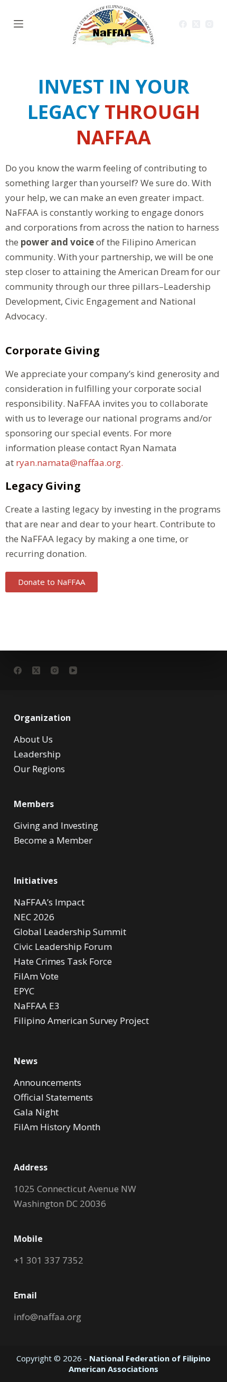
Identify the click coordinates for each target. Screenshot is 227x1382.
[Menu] (18, 24)
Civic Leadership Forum (63, 946)
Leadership (37, 754)
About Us (33, 739)
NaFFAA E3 (37, 1006)
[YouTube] (73, 670)
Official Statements (53, 1097)
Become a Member (53, 840)
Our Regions (39, 769)
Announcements (47, 1082)
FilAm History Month (57, 1127)
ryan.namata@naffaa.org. (69, 462)
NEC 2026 (34, 917)
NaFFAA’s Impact (49, 902)
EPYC (24, 991)
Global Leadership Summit (70, 932)
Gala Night (36, 1112)
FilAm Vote (36, 976)
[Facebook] (183, 24)
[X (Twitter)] (196, 24)
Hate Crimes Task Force (63, 961)
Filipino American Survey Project (81, 1020)
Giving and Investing (56, 825)
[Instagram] (209, 24)
